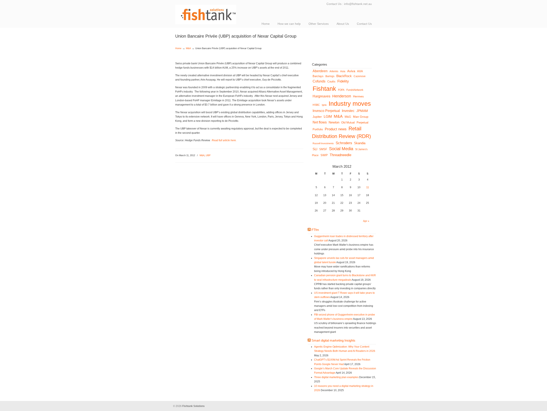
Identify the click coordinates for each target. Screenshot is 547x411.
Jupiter (317, 116)
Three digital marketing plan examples (336, 377)
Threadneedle (340, 155)
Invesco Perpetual (326, 111)
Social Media (341, 148)
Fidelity (343, 81)
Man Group (360, 116)
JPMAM (362, 111)
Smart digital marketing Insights (333, 340)
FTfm (315, 230)
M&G (348, 116)
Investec (348, 111)
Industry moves (350, 103)
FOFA (341, 89)
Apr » (366, 221)
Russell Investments (323, 143)
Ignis (324, 105)
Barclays (318, 76)
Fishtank (324, 88)
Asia (342, 71)
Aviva (351, 71)
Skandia (359, 143)
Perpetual (362, 122)
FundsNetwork (354, 89)
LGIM (328, 116)
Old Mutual (348, 122)
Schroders (344, 143)
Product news (336, 129)
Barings (329, 76)
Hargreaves (321, 96)
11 (367, 187)
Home (178, 48)
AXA (360, 71)
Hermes (358, 96)
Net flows (320, 122)
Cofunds (319, 81)
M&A (188, 48)
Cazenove (360, 76)
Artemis (333, 71)
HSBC (316, 104)
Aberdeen (320, 71)
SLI (315, 149)
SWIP (324, 155)
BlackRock (344, 76)
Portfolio (318, 129)
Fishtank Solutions (218, 12)
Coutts (331, 81)
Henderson (341, 96)
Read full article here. (224, 140)
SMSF (323, 149)
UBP (208, 155)
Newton (334, 122)
